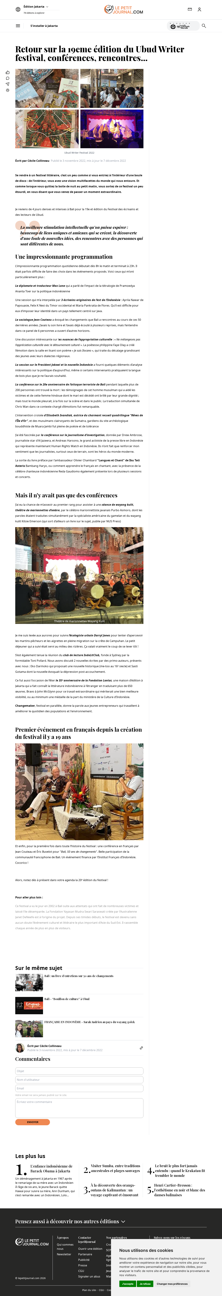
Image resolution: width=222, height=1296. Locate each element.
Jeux (109, 1271)
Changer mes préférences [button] (172, 1283)
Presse (82, 1265)
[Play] (195, 25)
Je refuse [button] (145, 1283)
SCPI (109, 1250)
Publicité (83, 1260)
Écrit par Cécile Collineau (32, 161)
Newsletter (64, 1254)
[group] (195, 25)
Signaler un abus (89, 1276)
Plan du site (89, 1290)
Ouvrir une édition (90, 1249)
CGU (81, 1271)
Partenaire (85, 1254)
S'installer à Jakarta (44, 26)
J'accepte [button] (127, 1283)
